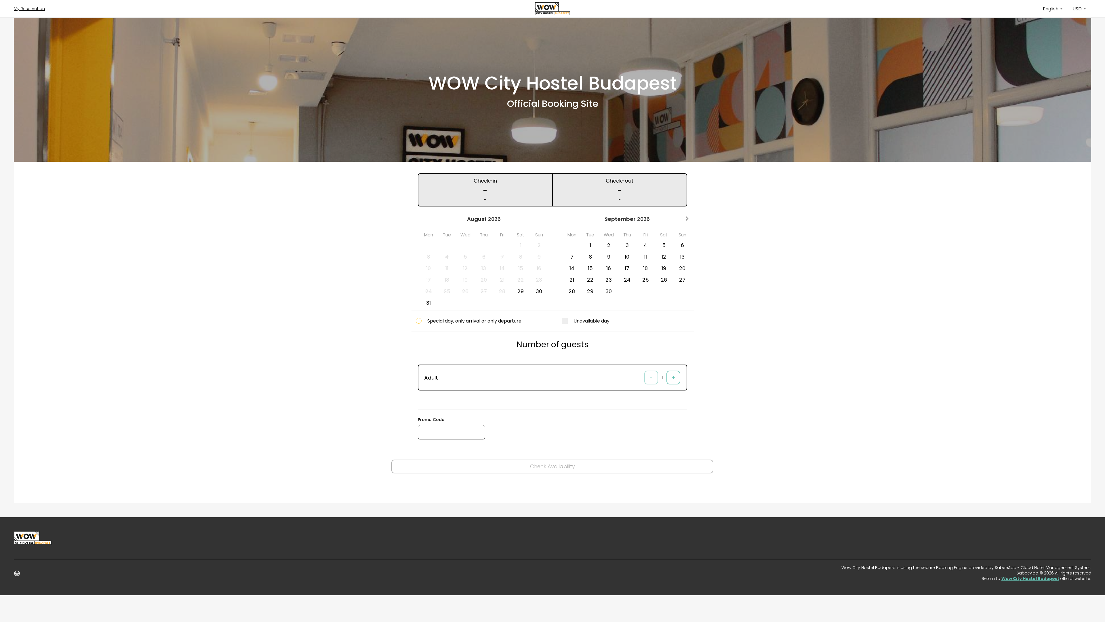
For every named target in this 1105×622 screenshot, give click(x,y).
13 (682, 256)
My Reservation (29, 9)
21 (571, 279)
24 (627, 279)
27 (682, 279)
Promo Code (431, 419)
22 (590, 279)
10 (627, 256)
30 (539, 291)
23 (608, 279)
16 (608, 268)
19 (664, 268)
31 (428, 302)
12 (664, 256)
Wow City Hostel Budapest (1030, 578)
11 (645, 256)
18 (645, 268)
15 (590, 268)
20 (682, 268)
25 (645, 279)
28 (572, 291)
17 (627, 268)
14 (571, 268)
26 (664, 279)
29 (520, 291)
